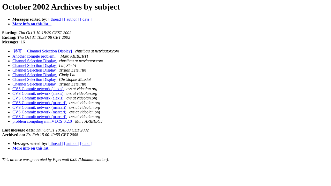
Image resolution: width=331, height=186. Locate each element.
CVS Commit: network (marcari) (39, 102)
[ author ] (71, 19)
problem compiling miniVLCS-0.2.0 (42, 121)
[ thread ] (55, 19)
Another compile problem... (35, 56)
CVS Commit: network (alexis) (38, 89)
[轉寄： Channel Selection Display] (42, 51)
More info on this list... (31, 24)
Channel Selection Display (34, 61)
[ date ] (86, 19)
